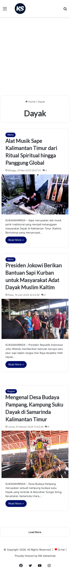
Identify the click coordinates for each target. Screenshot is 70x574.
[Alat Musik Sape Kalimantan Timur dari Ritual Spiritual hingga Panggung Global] (35, 194)
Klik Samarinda (46, 555)
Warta (10, 134)
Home (32, 101)
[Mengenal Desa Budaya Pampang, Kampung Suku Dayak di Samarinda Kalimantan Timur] (35, 454)
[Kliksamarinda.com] (20, 8)
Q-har (61, 549)
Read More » (16, 239)
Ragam (11, 391)
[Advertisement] (35, 58)
